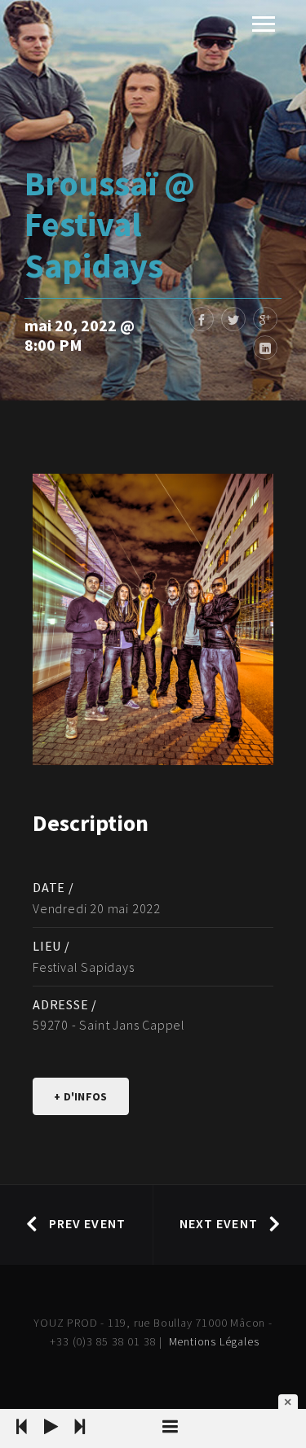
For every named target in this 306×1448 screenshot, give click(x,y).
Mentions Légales (214, 1341)
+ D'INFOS (81, 1096)
